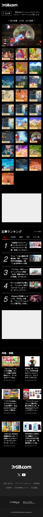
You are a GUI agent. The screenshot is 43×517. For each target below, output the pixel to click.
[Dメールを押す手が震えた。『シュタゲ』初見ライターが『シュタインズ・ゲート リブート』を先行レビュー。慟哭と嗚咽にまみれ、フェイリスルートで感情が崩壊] (35, 285)
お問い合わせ (8, 483)
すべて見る (37, 231)
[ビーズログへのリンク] (29, 502)
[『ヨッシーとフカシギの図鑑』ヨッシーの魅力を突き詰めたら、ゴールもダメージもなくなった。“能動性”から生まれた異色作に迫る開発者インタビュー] (11, 361)
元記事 (7, 13)
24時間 (13, 237)
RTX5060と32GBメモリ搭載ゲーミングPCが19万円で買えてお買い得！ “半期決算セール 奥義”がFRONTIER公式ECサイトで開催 (32, 438)
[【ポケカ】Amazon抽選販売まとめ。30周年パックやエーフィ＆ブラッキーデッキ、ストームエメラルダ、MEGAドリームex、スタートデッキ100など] (11, 427)
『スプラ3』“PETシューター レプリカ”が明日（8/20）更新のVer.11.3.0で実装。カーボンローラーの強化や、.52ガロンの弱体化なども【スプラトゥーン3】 (19, 273)
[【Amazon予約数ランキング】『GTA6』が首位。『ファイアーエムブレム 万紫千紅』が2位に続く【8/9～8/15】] (35, 298)
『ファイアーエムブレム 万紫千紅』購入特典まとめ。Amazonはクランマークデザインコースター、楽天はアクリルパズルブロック (32, 405)
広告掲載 (34, 487)
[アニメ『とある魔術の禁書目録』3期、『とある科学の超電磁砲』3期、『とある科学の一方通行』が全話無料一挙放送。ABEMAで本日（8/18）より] (35, 258)
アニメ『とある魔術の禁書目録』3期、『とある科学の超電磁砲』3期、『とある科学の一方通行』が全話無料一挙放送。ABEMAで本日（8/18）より (19, 259)
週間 (20, 237)
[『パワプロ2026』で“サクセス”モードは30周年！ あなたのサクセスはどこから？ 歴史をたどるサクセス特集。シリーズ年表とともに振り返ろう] (11, 394)
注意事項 (9, 487)
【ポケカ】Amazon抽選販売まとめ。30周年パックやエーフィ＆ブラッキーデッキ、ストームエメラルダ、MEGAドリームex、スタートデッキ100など (11, 438)
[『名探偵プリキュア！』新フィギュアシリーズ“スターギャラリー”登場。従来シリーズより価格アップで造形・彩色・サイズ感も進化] (35, 244)
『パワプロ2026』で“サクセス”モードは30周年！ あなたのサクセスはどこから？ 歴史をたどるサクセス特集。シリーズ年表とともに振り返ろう (10, 405)
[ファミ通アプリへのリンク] (14, 502)
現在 (5, 237)
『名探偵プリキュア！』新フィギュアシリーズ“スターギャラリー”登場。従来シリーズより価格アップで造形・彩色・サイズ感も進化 (19, 246)
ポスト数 (36, 237)
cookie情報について (21, 487)
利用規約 (36, 483)
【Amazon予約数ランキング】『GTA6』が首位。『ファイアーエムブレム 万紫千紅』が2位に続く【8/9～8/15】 (19, 300)
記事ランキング (12, 231)
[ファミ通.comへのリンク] (9, 5)
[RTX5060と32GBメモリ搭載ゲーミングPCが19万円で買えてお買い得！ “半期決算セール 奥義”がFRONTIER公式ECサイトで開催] (32, 427)
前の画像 (13, 20)
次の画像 (29, 20)
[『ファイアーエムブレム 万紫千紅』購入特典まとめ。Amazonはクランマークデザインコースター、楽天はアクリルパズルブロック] (32, 394)
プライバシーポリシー (23, 483)
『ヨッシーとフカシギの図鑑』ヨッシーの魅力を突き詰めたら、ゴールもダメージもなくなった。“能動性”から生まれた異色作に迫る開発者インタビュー (10, 373)
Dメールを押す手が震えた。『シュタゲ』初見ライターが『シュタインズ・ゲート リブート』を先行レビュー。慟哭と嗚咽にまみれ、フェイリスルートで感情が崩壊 (19, 286)
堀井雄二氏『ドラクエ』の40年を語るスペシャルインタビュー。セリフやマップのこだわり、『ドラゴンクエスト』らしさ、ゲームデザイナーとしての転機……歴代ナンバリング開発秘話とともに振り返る (31, 373)
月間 (27, 237)
